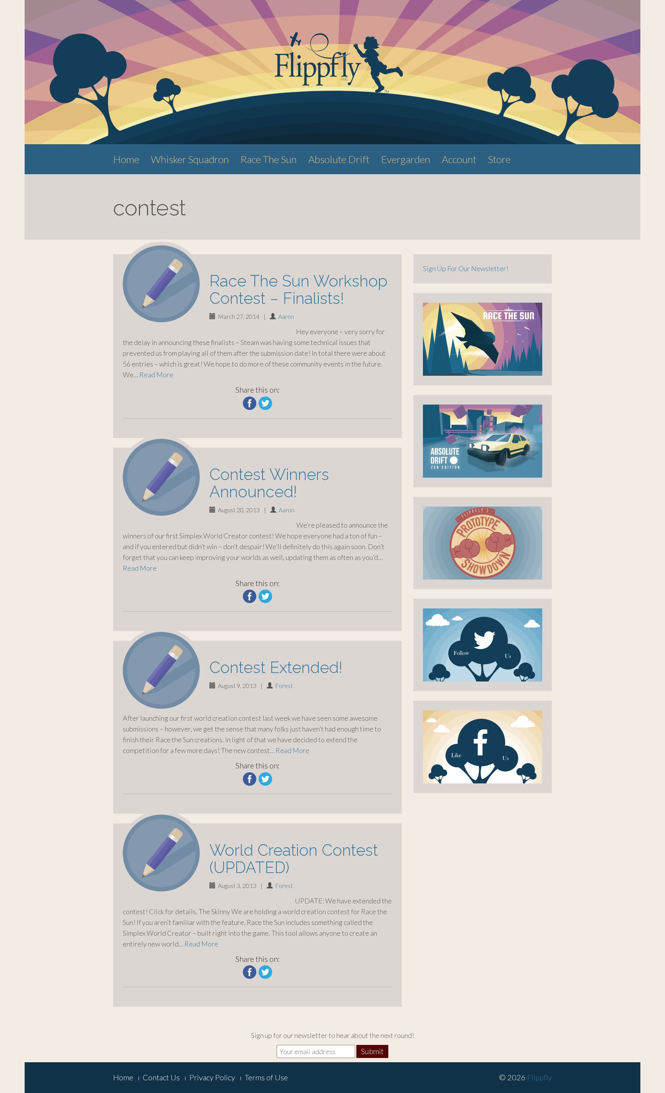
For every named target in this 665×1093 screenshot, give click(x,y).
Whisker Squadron (190, 159)
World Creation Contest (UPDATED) (293, 859)
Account (459, 159)
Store (499, 159)
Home (126, 159)
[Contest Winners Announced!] (161, 477)
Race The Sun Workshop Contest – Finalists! (298, 290)
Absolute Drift (338, 159)
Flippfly (539, 1077)
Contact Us (161, 1077)
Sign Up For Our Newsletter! (465, 268)
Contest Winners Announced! (269, 483)
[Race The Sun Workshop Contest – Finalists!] (161, 283)
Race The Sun (269, 159)
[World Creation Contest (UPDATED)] (161, 853)
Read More (156, 374)
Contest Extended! (276, 667)
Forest (284, 685)
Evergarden (405, 159)
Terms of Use (266, 1077)
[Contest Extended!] (161, 670)
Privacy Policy (212, 1077)
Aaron (286, 316)
